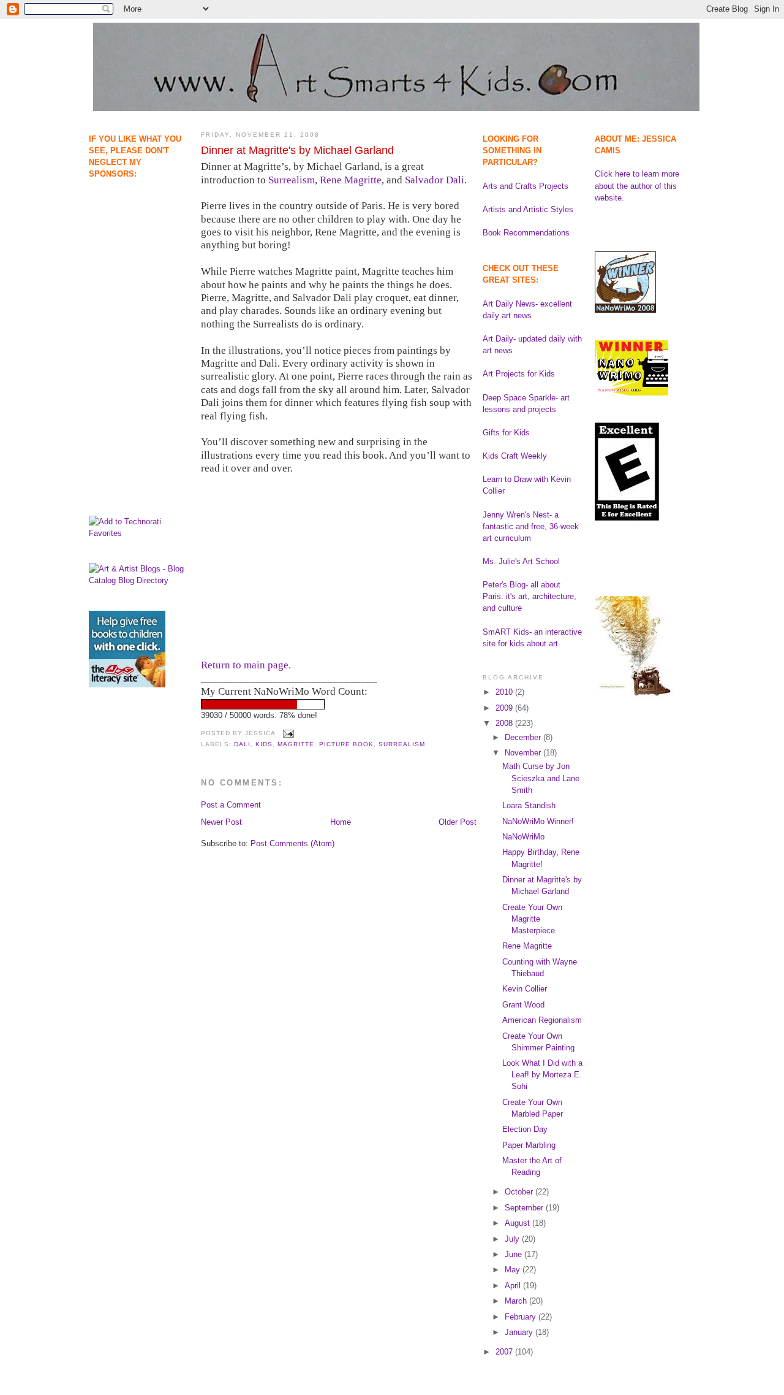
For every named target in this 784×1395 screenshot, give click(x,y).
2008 (505, 723)
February (521, 1316)
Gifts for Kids (506, 432)
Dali (242, 744)
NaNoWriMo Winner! (538, 821)
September (525, 1207)
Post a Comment (231, 804)
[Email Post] (286, 733)
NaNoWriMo (523, 836)
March (517, 1300)
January (520, 1332)
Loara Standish (529, 805)
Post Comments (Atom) (292, 843)
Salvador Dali (434, 180)
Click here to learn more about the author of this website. (637, 185)
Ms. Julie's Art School (521, 561)
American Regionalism (542, 1020)
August (518, 1223)
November (524, 752)
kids (264, 744)
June (514, 1254)
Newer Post (221, 822)
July (513, 1239)
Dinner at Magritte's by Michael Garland (297, 150)
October (520, 1191)
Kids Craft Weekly (515, 456)
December (524, 737)
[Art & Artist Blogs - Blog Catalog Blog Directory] (139, 580)
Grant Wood (523, 1004)
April (514, 1285)
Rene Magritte (351, 180)
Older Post (458, 822)
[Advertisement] (127, 242)
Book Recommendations (526, 232)
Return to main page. (246, 665)
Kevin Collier (524, 988)
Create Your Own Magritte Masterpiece (532, 919)
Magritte (295, 744)
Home (340, 822)
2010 (505, 692)
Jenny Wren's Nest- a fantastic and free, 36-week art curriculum (531, 526)
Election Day (525, 1129)
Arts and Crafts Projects (525, 186)
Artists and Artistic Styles (528, 209)
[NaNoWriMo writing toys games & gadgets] (339, 704)
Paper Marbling (529, 1145)
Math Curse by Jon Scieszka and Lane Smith (540, 778)
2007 (505, 1351)
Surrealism (291, 180)
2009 (505, 708)
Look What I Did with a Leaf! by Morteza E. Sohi (542, 1074)
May (513, 1269)
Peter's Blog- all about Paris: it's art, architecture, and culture (529, 596)
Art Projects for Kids (519, 373)
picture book (346, 744)
